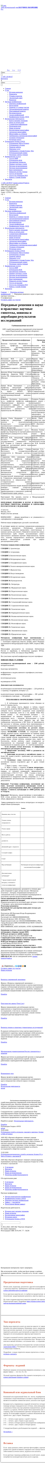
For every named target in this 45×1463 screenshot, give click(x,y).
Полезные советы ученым (18, 155)
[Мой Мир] (25, 966)
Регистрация (13, 105)
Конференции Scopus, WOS (19, 117)
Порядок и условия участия (19, 107)
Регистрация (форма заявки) (15, 1204)
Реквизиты (13, 94)
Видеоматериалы (15, 113)
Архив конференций (16, 115)
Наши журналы (14, 128)
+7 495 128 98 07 (7, 77)
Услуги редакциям (15, 173)
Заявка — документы (12, 1202)
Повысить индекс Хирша (18, 172)
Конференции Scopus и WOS (15, 1198)
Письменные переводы (17, 162)
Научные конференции (13, 102)
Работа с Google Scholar (17, 177)
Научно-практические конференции (18, 1196)
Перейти (4, 994)
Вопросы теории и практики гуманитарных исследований (22, 1027)
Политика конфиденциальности (16, 1175)
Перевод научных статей (18, 164)
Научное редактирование (18, 166)
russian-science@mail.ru (21, 183)
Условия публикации (16, 138)
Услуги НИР (13, 158)
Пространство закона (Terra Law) (12, 1003)
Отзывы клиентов (15, 96)
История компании (16, 92)
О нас (7, 90)
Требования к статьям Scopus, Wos (21, 151)
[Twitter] (16, 966)
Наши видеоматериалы (13, 1173)
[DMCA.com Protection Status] (22, 1260)
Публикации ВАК (15, 160)
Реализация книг (15, 126)
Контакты (4, 78)
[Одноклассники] (23, 966)
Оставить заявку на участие (11, 300)
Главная (8, 88)
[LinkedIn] (18, 966)
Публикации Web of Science (19, 143)
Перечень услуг (14, 149)
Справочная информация (18, 124)
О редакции (9, 1167)
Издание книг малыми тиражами (17, 1211)
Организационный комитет (19, 109)
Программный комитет (17, 111)
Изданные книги (15, 139)
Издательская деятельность (14, 119)
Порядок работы (15, 147)
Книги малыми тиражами (18, 121)
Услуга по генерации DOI (18, 175)
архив (3, 1088)
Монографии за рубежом (18, 134)
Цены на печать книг (16, 122)
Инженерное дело (7, 1073)
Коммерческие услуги (13, 156)
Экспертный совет (15, 98)
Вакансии (12, 100)
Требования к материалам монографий (23, 136)
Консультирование (15, 170)
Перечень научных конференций (16, 1200)
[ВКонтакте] (21, 966)
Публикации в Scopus (17, 145)
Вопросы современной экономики (13, 979)
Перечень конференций (17, 103)
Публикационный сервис (18, 153)
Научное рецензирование (18, 168)
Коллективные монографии (19, 130)
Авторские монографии (17, 132)
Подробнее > (8, 1432)
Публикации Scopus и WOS (15, 141)
